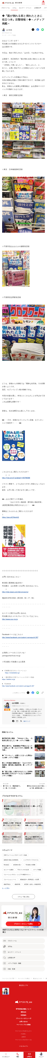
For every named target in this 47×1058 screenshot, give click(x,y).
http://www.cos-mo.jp (10, 619)
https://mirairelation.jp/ (12, 673)
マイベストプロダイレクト (23, 1031)
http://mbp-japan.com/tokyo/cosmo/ (15, 592)
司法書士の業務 (30, 865)
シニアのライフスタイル (30, 860)
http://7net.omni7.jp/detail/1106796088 (16, 478)
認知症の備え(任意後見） (11, 860)
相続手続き (7, 884)
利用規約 (23, 1015)
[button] (27, 721)
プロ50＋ (23, 1034)
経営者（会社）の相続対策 (32, 884)
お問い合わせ (23, 1021)
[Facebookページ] (13, 721)
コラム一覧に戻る (23, 897)
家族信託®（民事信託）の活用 (29, 879)
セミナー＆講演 (8, 870)
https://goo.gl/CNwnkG (10, 517)
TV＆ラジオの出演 (23, 870)
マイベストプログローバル (23, 1040)
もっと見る (5, 888)
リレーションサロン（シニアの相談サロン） (17, 874)
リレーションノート (10, 879)
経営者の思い (17, 865)
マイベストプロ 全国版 (24, 1024)
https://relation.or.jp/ (8, 679)
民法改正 (6, 865)
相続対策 (17, 884)
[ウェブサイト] (17, 721)
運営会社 (23, 1012)
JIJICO (23, 1037)
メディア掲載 (12, 35)
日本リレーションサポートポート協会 (15, 855)
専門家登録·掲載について (23, 1009)
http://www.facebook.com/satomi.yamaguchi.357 (20, 637)
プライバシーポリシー (23, 1018)
